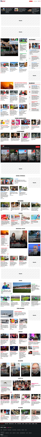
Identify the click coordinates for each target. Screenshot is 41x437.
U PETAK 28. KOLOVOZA (13, 351)
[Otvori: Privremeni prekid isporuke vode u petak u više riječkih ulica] (14, 64)
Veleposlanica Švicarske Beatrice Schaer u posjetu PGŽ (14, 193)
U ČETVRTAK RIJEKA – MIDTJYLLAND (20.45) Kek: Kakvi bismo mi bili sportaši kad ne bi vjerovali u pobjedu (5, 304)
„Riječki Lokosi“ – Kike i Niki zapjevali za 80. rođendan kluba (6, 291)
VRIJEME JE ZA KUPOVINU (4, 125)
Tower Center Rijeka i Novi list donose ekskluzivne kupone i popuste (15, 127)
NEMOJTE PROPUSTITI (36, 346)
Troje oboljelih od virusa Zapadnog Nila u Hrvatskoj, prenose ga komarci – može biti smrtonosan (5, 389)
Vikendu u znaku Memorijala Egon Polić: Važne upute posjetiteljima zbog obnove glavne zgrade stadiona (35, 288)
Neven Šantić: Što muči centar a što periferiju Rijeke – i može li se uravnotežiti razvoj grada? (26, 371)
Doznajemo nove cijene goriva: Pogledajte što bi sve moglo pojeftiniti (23, 263)
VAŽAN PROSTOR (3, 191)
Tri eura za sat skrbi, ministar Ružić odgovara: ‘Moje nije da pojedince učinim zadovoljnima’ (34, 252)
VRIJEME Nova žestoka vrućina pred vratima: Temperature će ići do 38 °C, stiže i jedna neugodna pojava (4, 70)
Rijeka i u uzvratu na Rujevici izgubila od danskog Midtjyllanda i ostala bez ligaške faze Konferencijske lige (23, 47)
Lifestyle (20, 378)
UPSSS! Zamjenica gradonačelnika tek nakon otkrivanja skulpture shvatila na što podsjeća (5, 417)
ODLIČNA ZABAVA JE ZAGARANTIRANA (34, 400)
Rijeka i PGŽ (7, 12)
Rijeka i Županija (20, 175)
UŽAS (1, 324)
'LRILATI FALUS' (3, 415)
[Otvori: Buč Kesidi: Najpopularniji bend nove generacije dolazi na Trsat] (23, 336)
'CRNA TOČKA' (21, 324)
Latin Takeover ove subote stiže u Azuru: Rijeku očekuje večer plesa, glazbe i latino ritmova (5, 402)
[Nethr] (11, 427)
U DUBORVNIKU (33, 415)
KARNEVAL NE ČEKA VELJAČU (3, 352)
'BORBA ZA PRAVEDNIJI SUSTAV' (22, 96)
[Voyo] (5, 427)
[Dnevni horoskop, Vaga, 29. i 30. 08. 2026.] (35, 135)
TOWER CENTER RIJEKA (34, 125)
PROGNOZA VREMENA (4, 67)
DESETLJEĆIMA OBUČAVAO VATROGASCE (20, 82)
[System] (35, 1)
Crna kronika (20, 11)
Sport (20, 280)
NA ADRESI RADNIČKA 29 (34, 56)
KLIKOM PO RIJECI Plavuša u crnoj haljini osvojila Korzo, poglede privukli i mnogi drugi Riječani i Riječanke (34, 51)
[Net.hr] (2, 427)
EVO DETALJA (23, 301)
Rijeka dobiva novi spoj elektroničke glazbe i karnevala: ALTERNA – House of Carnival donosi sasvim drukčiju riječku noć (4, 355)
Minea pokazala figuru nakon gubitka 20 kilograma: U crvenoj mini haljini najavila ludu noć (25, 139)
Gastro (22, 404)
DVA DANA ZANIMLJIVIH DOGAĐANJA (14, 221)
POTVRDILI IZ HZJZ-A (4, 387)
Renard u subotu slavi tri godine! (35, 386)
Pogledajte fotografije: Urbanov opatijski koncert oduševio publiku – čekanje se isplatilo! (13, 342)
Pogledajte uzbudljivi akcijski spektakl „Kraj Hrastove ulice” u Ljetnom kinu (25, 209)
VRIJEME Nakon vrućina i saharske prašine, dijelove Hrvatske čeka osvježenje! (4, 98)
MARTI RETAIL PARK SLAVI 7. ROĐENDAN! (34, 222)
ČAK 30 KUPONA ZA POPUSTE (15, 125)
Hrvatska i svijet (3, 100)
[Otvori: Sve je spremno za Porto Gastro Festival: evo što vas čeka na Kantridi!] (23, 64)
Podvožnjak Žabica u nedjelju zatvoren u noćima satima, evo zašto (23, 193)
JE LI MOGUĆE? (23, 415)
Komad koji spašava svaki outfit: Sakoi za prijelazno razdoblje (35, 127)
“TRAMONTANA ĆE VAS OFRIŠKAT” (33, 341)
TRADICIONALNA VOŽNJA (34, 85)
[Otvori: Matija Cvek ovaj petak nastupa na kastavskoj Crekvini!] (30, 347)
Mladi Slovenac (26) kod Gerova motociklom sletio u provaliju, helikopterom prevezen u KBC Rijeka (22, 9)
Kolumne (20, 360)
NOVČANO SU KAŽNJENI (18, 311)
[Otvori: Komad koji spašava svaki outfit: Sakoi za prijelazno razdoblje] (35, 122)
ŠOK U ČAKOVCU (12, 109)
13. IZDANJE (16, 179)
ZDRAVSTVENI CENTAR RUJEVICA (22, 153)
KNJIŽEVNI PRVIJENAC (14, 400)
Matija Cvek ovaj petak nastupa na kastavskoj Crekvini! (36, 348)
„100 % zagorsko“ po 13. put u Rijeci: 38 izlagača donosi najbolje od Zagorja (20, 181)
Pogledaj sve (37, 146)
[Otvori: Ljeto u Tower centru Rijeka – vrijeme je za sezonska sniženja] (5, 122)
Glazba (11, 344)
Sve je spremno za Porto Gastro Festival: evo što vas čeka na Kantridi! (23, 70)
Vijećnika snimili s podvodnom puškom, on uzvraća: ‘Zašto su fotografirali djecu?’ (33, 239)
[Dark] (36, 1)
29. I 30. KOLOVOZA (33, 220)
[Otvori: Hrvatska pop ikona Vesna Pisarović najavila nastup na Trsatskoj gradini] (14, 348)
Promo (33, 60)
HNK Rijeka (21, 50)
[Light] (34, 1)
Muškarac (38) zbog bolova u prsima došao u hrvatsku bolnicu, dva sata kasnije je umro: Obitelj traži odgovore (13, 112)
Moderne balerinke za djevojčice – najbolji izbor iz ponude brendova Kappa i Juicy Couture (25, 222)
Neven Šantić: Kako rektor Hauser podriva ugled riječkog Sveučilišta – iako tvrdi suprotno (35, 371)
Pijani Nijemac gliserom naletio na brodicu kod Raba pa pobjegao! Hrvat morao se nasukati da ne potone (4, 327)
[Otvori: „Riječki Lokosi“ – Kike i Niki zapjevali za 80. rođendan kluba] (6, 286)
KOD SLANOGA (12, 261)
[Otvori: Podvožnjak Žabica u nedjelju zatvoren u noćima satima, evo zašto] (23, 188)
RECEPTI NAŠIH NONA (24, 400)
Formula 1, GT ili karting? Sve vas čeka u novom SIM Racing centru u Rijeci (25, 127)
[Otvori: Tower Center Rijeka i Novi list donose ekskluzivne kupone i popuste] (15, 122)
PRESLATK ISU (3, 289)
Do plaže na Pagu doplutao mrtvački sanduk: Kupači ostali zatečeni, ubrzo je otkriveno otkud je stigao (15, 417)
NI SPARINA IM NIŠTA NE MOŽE (4, 110)
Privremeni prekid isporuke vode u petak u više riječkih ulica (13, 69)
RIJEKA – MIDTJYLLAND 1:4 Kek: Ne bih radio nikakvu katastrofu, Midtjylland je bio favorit (23, 56)
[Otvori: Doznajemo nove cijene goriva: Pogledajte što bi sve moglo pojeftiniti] (23, 258)
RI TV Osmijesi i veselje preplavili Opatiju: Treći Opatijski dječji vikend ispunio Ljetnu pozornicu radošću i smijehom (5, 156)
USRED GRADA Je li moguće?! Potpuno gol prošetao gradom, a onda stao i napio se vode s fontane (35, 418)
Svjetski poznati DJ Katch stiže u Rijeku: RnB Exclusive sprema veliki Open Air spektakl (35, 403)
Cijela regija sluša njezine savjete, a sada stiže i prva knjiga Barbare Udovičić (15, 402)
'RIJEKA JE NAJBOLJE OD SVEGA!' (5, 49)
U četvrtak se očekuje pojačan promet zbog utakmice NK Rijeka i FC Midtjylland (15, 304)
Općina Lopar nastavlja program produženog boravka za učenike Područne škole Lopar (35, 209)
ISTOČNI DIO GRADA (12, 67)
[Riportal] (3, 1)
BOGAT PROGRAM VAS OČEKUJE (5, 400)
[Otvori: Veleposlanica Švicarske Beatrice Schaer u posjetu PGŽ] (14, 188)
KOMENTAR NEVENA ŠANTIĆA (4, 368)
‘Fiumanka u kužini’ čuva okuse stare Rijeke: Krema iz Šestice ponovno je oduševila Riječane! (25, 402)
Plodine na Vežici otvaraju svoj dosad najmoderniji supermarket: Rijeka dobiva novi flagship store (35, 58)
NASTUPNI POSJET (12, 191)
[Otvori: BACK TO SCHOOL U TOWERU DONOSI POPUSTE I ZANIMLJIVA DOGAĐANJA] (15, 217)
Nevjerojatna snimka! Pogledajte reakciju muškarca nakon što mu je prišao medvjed (25, 417)
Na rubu (20, 407)
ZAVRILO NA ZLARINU (32, 236)
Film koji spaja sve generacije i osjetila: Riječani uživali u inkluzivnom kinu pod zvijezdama (23, 112)
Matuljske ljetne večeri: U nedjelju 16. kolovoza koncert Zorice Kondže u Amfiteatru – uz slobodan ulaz (34, 343)
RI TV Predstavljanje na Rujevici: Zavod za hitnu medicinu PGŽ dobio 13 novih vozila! (22, 157)
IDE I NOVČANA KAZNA (13, 324)
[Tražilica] (38, 1)
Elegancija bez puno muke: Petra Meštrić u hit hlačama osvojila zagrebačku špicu (15, 139)
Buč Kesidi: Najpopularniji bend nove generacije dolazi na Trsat (23, 341)
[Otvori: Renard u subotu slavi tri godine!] (22, 385)
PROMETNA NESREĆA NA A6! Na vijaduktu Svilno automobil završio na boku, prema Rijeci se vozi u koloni (23, 327)
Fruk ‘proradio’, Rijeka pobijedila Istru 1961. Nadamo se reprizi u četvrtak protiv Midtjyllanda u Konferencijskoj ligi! (35, 303)
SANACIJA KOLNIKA (13, 153)
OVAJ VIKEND (33, 284)
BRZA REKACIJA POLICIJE (34, 95)
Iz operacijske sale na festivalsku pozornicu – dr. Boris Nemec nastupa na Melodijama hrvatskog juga (36, 353)
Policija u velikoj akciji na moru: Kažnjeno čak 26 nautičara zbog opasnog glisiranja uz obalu (20, 313)
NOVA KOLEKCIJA (23, 220)
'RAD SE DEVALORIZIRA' (32, 249)
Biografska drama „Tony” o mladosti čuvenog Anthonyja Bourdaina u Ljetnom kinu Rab (15, 209)
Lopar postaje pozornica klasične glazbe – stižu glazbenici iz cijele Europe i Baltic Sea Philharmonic (4, 342)
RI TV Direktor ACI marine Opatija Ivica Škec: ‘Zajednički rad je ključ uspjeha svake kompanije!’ (31, 157)
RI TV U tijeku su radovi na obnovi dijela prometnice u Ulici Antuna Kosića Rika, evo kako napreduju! (14, 157)
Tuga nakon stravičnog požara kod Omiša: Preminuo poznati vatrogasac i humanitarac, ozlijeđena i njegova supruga (20, 85)
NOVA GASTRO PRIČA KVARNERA (22, 68)
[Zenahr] (8, 427)
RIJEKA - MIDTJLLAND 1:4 (23, 44)
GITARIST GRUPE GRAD (34, 62)
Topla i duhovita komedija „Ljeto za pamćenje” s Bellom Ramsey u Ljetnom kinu (5, 209)
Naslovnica (2, 423)
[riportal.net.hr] (2, 435)
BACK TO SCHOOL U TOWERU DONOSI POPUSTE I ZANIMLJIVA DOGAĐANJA (15, 223)
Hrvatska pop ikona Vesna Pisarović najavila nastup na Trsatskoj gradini (13, 353)
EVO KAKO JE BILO (21, 109)
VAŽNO (20, 191)
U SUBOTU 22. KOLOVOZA (22, 351)
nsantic (14, 374)
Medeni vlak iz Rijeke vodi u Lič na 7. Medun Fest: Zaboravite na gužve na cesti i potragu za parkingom (9, 10)
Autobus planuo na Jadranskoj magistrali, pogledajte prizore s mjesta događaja (13, 263)
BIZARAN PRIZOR (13, 415)
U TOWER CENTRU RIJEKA (24, 125)
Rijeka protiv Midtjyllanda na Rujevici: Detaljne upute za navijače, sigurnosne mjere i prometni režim (25, 304)
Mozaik (21, 331)
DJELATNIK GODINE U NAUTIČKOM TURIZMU (31, 153)
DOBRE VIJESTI (21, 261)
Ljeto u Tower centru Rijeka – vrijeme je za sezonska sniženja (5, 127)
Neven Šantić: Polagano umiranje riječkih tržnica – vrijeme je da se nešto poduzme (5, 371)
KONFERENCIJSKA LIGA (23, 53)
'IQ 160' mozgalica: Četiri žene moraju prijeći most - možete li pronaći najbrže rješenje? (5, 139)
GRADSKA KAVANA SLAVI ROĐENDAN (34, 384)
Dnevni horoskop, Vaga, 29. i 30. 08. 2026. (35, 139)
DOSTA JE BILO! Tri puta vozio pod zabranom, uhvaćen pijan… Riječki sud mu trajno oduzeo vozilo (14, 327)
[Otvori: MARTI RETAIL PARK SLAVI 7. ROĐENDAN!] (35, 217)
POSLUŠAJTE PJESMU (36, 351)
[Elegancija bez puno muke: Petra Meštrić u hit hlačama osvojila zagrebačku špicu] (15, 135)
